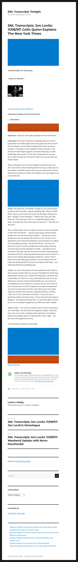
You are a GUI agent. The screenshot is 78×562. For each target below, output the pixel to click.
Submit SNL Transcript (16, 513)
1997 (33, 388)
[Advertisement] (33, 52)
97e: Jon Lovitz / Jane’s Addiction (20, 109)
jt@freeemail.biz (24, 461)
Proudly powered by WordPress (34, 556)
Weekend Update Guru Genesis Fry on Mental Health (29, 543)
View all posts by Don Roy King (44, 381)
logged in (20, 405)
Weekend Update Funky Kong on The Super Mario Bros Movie (33, 546)
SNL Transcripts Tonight (24, 11)
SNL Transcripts (14, 365)
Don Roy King (14, 388)
